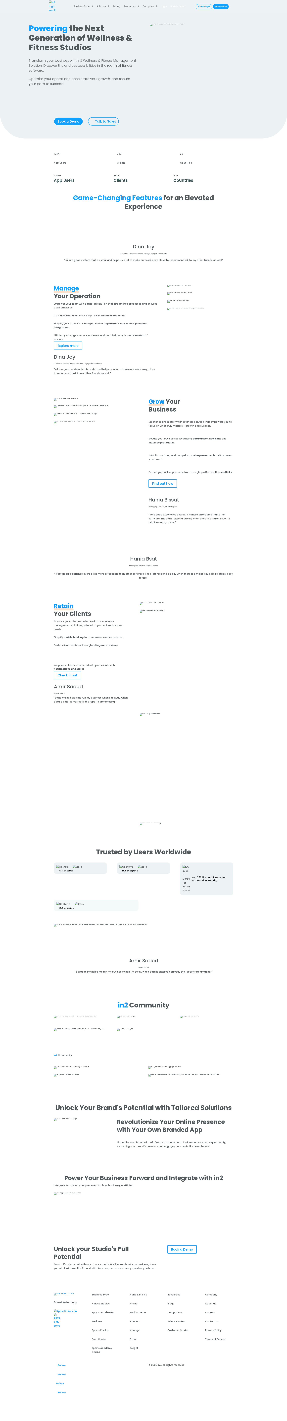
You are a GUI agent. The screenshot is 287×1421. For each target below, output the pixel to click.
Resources (130, 6)
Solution (101, 6)
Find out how (162, 483)
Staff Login (204, 6)
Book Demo (221, 6)
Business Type (82, 6)
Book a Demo (68, 121)
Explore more (68, 345)
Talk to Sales (105, 121)
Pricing (116, 6)
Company (148, 6)
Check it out (67, 675)
